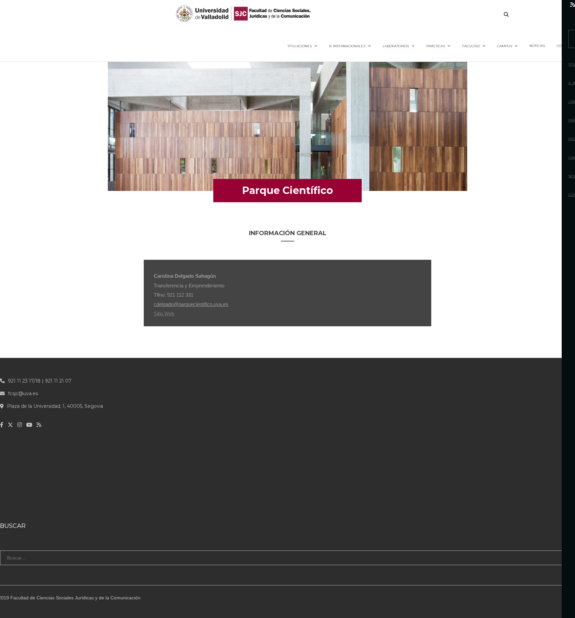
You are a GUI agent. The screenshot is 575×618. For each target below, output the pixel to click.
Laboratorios (396, 46)
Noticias (537, 46)
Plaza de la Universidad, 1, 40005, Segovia (55, 406)
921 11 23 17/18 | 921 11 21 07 (40, 381)
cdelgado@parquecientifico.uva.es (191, 304)
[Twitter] (529, 5)
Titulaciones (300, 46)
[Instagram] (543, 5)
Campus (504, 46)
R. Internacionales (347, 46)
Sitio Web (164, 313)
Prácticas (435, 46)
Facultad (471, 46)
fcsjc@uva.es (23, 393)
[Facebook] (515, 5)
